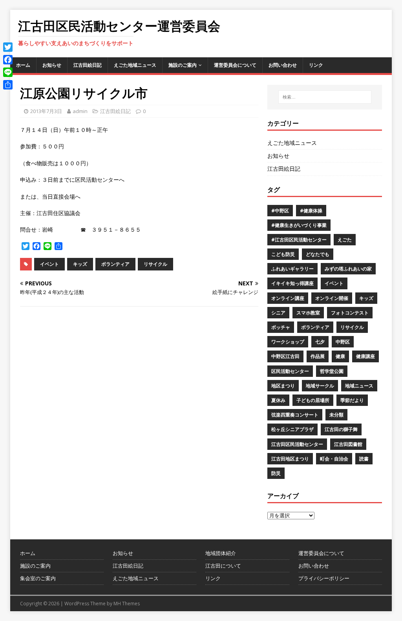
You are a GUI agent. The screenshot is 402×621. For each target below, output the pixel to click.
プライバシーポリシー (323, 578)
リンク (316, 65)
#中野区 (280, 210)
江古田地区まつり (290, 458)
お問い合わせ (283, 65)
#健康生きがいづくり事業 (299, 225)
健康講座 (365, 356)
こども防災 (283, 254)
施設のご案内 (182, 65)
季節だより (352, 400)
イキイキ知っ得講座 (292, 283)
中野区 (343, 341)
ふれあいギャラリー (292, 268)
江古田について (223, 565)
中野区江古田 (285, 356)
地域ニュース (359, 385)
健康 (340, 356)
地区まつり (283, 385)
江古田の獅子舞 (341, 429)
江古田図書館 (348, 444)
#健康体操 (311, 210)
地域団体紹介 (220, 553)
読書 (364, 458)
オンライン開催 (331, 298)
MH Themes (126, 603)
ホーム (23, 65)
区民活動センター (290, 371)
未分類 (336, 414)
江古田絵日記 (87, 65)
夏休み (278, 400)
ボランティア (115, 264)
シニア (278, 312)
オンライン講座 (287, 298)
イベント (49, 264)
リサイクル (155, 264)
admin (80, 111)
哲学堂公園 (332, 371)
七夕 (320, 341)
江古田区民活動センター (297, 444)
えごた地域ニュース (135, 65)
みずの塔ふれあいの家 (348, 268)
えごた (345, 239)
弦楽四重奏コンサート (294, 414)
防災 (276, 473)
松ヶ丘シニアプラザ (292, 429)
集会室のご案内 (38, 578)
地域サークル (320, 385)
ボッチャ (280, 327)
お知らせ (51, 65)
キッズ (80, 264)
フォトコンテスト (350, 312)
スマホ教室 (308, 312)
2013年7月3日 (46, 111)
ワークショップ (287, 341)
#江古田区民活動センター (299, 239)
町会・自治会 (334, 458)
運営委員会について (235, 65)
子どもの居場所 (312, 400)
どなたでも (317, 254)
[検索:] (324, 97)
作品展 (318, 356)
